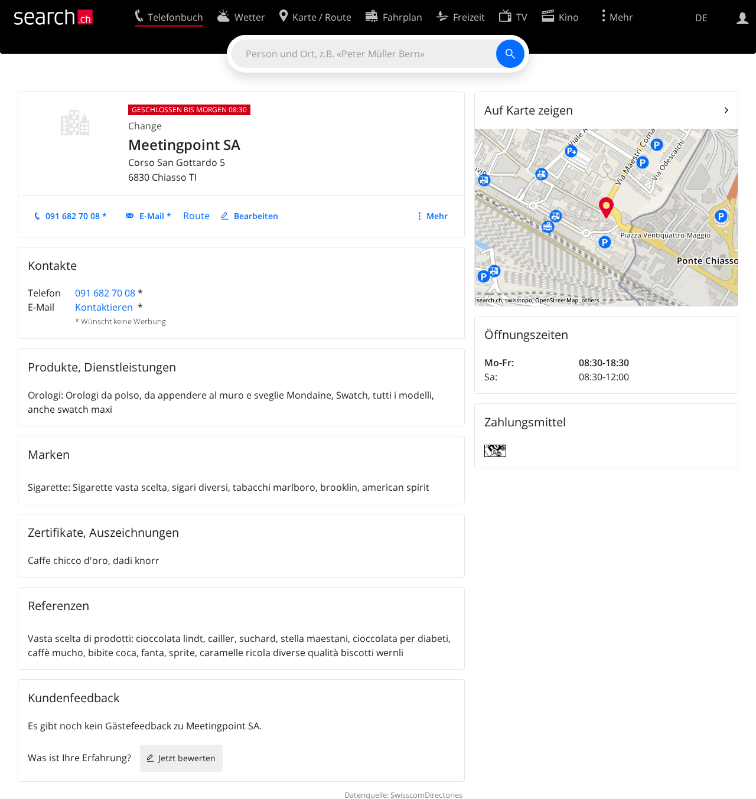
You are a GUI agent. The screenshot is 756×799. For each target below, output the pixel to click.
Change (145, 125)
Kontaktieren (105, 307)
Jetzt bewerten (187, 758)
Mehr (437, 215)
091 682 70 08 (105, 292)
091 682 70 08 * (76, 215)
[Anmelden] (742, 17)
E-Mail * (155, 215)
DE (701, 17)
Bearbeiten (256, 215)
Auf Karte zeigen (528, 110)
